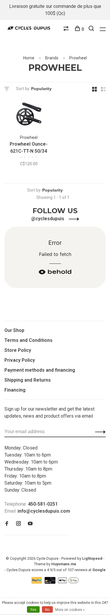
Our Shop (14, 330)
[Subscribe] (99, 431)
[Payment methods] (37, 582)
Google (99, 570)
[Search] (92, 29)
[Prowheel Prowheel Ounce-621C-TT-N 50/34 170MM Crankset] (28, 115)
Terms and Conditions (28, 340)
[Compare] (66, 29)
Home (28, 58)
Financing (15, 390)
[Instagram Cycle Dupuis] (18, 524)
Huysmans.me (63, 564)
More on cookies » (70, 610)
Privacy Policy (19, 360)
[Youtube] (30, 524)
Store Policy (17, 350)
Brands (51, 58)
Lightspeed (92, 558)
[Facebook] (6, 524)
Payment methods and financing (39, 370)
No (47, 610)
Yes (33, 610)
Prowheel (78, 58)
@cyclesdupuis (48, 218)
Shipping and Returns (27, 380)
